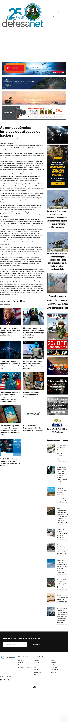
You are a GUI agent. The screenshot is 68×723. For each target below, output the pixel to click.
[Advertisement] (34, 41)
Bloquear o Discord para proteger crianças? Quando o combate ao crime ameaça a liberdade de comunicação (33, 332)
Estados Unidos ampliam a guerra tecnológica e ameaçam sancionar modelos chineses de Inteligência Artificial (10, 396)
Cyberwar (18, 138)
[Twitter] (4, 680)
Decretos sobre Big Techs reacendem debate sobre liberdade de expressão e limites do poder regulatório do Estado (10, 430)
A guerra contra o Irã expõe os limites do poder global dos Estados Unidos (62, 584)
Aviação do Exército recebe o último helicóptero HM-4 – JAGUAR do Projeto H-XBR (62, 549)
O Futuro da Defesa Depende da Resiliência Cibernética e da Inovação (32, 428)
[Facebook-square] (1, 680)
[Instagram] (8, 680)
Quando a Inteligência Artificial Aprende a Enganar (31, 394)
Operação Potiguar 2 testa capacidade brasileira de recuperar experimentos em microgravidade (62, 495)
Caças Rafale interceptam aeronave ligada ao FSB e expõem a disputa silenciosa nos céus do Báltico (62, 566)
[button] (58, 13)
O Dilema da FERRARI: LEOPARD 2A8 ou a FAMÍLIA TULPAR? (62, 533)
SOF (23, 138)
